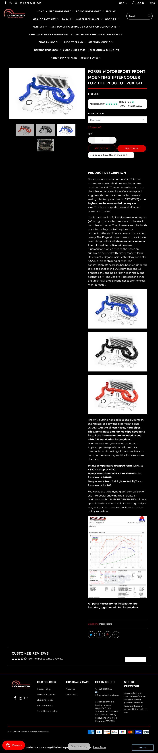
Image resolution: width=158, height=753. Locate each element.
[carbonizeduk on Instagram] (10, 3)
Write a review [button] (136, 659)
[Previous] (12, 93)
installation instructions (115, 439)
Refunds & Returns (46, 694)
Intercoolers (105, 623)
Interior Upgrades (45, 50)
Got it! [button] (142, 747)
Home (40, 11)
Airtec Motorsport (58, 11)
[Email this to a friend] (115, 634)
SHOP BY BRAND (74, 42)
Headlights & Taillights (103, 50)
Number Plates (89, 57)
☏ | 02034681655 (30, 3)
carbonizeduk (22, 731)
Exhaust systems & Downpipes (49, 34)
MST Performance (88, 19)
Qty (90, 133)
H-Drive (111, 11)
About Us (70, 689)
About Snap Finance (64, 57)
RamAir (67, 19)
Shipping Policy (45, 700)
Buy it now (132, 148)
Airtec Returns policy (47, 711)
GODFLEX (111, 19)
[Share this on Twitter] (91, 634)
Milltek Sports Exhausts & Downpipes (96, 34)
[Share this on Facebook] (99, 634)
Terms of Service (45, 705)
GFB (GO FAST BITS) (45, 19)
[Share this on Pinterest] (107, 634)
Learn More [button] (99, 747)
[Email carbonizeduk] (15, 3)
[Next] (81, 93)
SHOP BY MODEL (48, 42)
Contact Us (71, 694)
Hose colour (96, 113)
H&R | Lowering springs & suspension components (83, 26)
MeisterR (39, 26)
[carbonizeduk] (14, 13)
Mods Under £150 (74, 50)
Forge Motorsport (88, 11)
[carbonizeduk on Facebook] (5, 3)
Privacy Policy (44, 689)
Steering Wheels (99, 42)
